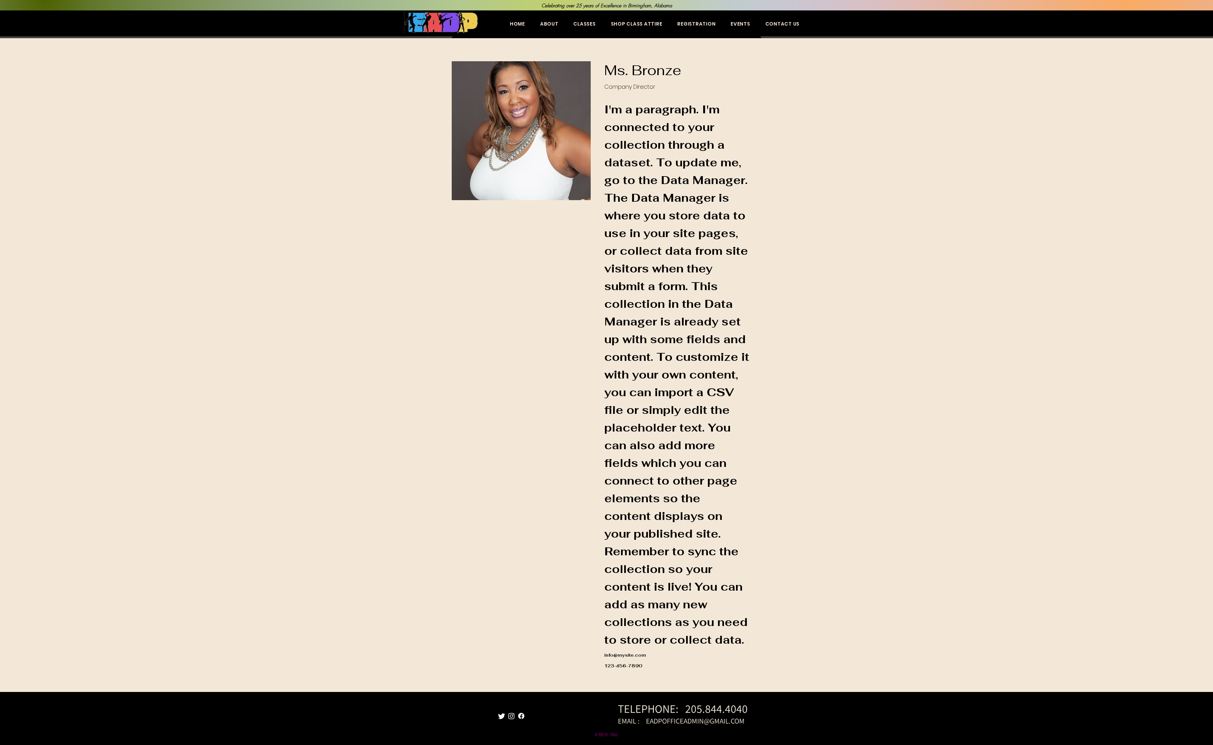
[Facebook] (521, 716)
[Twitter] (502, 716)
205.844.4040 (717, 708)
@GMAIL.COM (724, 721)
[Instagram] (511, 716)
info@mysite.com (625, 655)
